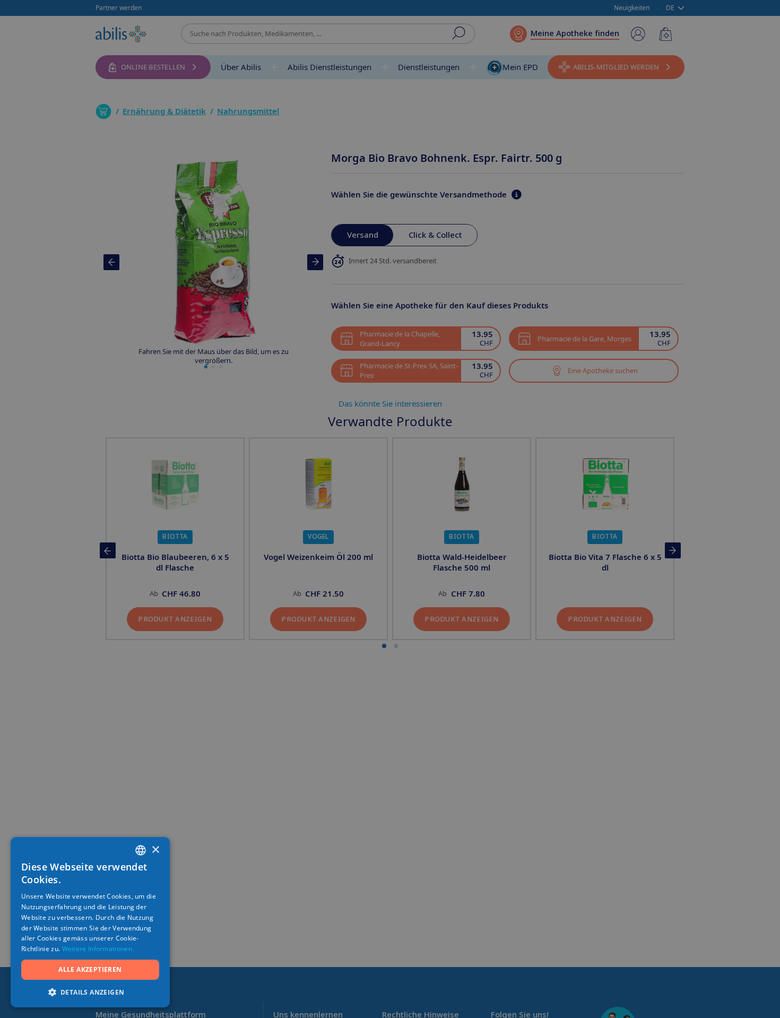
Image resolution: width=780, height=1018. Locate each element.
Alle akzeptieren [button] (90, 969)
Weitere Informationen (97, 948)
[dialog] (390, 509)
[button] (90, 992)
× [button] (155, 850)
